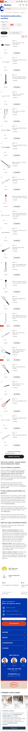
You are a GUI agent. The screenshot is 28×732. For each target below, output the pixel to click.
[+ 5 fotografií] (6, 113)
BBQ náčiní (7, 511)
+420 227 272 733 (14, 669)
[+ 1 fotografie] (6, 198)
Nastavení (4, 724)
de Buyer (23, 485)
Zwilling (3, 487)
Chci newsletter (14, 623)
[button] (14, 33)
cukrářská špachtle (10, 503)
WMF (7, 487)
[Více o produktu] (6, 45)
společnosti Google (12, 722)
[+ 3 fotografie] (6, 352)
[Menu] (1, 5)
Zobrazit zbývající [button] (14, 456)
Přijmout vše (14, 728)
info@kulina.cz (14, 674)
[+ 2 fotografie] (6, 164)
